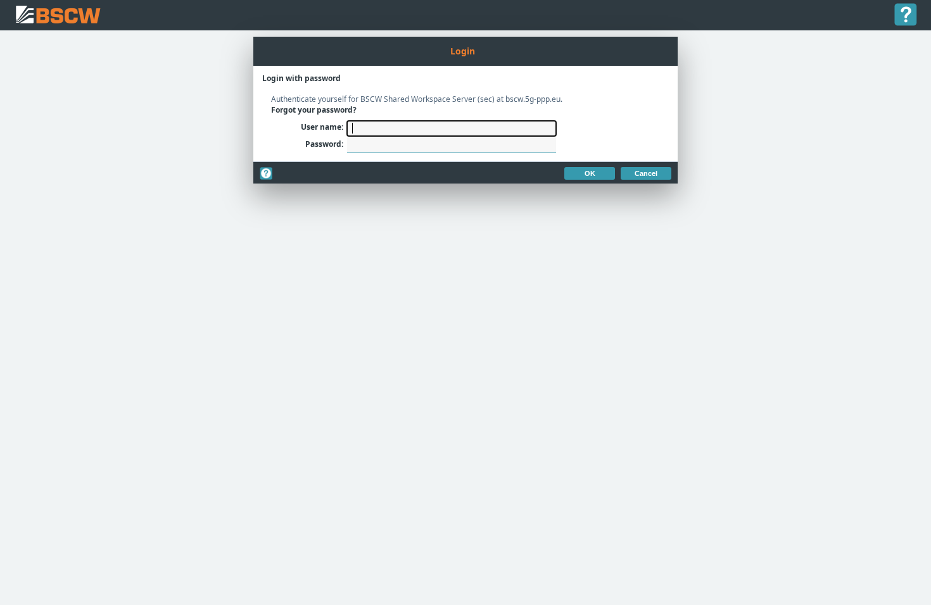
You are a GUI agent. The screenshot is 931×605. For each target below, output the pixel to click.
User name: (322, 127)
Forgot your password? (314, 109)
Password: (324, 144)
